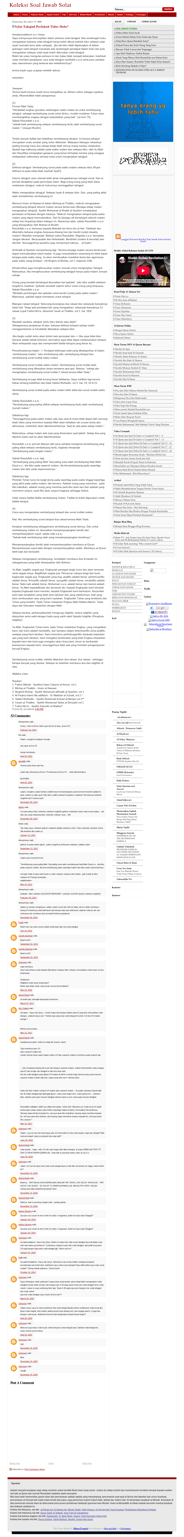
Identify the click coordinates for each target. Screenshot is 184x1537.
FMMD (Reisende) (125, 772)
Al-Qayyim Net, (102, 1510)
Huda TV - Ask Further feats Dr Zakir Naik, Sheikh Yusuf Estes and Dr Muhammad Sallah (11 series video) (142, 538)
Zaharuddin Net (124, 879)
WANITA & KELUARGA (123, 567)
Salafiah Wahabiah (125, 846)
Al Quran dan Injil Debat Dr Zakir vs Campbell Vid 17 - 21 (143, 447)
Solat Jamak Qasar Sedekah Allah (131, 413)
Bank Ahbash (123, 758)
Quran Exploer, (45, 1519)
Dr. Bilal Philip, (66, 1516)
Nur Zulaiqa (24, 1008)
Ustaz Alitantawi (123, 307)
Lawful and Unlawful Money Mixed (129, 793)
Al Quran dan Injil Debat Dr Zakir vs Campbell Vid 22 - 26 (143, 451)
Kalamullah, (52, 1516)
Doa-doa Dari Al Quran (126, 394)
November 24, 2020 (29, 1348)
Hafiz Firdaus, (88, 1510)
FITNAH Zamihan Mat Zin (128, 761)
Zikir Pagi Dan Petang (126, 405)
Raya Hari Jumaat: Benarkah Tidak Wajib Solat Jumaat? (143, 62)
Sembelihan (100, 15)
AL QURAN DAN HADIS (124, 574)
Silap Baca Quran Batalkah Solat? (132, 41)
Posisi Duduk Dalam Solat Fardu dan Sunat (137, 37)
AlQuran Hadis (37, 15)
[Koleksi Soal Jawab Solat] (159, 614)
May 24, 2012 (26, 884)
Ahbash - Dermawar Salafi (129, 728)
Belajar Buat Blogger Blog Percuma (132, 526)
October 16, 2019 (28, 1272)
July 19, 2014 (26, 931)
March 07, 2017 (27, 1003)
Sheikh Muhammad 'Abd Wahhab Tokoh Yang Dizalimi (142, 424)
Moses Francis (80, 1528)
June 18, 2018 (26, 1140)
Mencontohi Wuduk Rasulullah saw (132, 409)
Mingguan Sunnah (125, 833)
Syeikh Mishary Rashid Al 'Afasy (131, 368)
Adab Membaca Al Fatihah (128, 496)
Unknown (23, 962)
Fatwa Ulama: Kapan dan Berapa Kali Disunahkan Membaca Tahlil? (127, 819)
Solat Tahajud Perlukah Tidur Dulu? (41, 26)
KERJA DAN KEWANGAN (124, 598)
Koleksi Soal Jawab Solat (40, 4)
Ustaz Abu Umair (123, 315)
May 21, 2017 (26, 1033)
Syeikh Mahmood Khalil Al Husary (132, 364)
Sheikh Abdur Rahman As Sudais (131, 356)
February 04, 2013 (28, 898)
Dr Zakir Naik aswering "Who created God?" (136, 544)
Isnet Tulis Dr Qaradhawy (76, 1513)
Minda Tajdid (123, 827)
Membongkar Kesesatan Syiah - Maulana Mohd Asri (140, 454)
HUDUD (116, 611)
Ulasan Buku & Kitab (127, 863)
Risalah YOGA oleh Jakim (128, 503)
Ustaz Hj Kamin (122, 304)
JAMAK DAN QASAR (122, 587)
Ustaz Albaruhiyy (123, 319)
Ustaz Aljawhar (122, 311)
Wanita (111, 15)
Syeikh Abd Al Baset (125, 379)
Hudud (120, 15)
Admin (21, 807)
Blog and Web (110, 1528)
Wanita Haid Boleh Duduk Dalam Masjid (135, 470)
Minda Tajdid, (74, 1510)
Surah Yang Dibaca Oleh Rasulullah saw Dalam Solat (141, 57)
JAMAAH (131, 21)
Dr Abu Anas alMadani (126, 300)
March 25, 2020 (27, 1298)
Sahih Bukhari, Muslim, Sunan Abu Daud (73, 1519)
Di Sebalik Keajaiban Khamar (129, 492)
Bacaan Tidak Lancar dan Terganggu (134, 49)
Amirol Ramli (24, 995)
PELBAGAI (117, 570)
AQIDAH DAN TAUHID (123, 594)
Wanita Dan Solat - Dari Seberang (131, 507)
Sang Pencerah (134, 723)
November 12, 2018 (29, 1173)
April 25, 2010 (26, 756)
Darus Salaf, (46, 1513)
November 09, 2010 (29, 802)
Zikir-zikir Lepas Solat (126, 402)
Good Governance (124, 775)
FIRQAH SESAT (125, 767)
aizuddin (22, 761)
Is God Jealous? (122, 547)
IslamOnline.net (124, 800)
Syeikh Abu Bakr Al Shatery (128, 360)
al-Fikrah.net (123, 734)
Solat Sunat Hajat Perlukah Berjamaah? (134, 515)
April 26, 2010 (26, 782)
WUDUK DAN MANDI (123, 577)
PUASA (115, 605)
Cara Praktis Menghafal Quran (129, 420)
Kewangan (141, 15)
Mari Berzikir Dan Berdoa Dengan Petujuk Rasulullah (141, 511)
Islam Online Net (98, 1516)
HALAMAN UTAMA (126, 28)
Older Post (87, 1463)
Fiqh (64, 15)
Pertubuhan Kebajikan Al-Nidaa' (140, 1510)
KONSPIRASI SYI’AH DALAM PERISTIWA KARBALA (126, 838)
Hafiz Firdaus (123, 780)
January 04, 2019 (28, 1219)
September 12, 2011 (29, 848)
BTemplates (126, 1528)
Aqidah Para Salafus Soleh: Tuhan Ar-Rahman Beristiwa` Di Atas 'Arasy (129, 750)
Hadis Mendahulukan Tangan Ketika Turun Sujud (139, 488)
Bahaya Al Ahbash (125, 745)
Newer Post (15, 1463)
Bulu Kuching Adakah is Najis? (131, 66)
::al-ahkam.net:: (124, 717)
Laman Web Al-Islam (126, 805)
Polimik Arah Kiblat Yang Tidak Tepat (133, 485)
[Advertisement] (143, 204)
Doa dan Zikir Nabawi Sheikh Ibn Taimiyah (136, 390)
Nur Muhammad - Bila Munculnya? (132, 473)
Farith (21, 922)
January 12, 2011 (27, 835)
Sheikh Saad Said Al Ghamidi (129, 353)
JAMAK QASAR (149, 21)
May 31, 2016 (26, 990)
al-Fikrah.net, (47, 1510)
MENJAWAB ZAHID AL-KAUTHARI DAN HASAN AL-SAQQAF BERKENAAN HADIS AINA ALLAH (129, 853)
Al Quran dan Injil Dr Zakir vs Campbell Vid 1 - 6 (139, 436)
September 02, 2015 (29, 944)
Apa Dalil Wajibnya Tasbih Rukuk (133, 53)
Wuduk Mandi (86, 15)
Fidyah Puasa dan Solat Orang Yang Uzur (136, 45)
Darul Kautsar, (117, 1510)
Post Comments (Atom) (34, 1469)
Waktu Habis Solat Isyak (128, 33)
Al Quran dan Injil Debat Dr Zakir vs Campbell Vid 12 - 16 (143, 443)
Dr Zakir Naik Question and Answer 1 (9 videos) (138, 551)
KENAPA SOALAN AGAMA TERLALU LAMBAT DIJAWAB (140, 71)
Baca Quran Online (124, 334)
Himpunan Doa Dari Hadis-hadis (131, 398)
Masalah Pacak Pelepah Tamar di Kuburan (135, 462)
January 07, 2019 (28, 1252)
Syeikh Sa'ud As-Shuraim (127, 375)
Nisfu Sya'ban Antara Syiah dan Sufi (132, 458)
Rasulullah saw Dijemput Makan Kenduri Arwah (138, 466)
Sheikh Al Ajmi (122, 349)
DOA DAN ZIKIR (120, 601)
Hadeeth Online (122, 338)
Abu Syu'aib (122, 723)
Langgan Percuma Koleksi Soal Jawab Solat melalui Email (146, 240)
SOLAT (118, 21)
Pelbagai (130, 15)
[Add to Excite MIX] (159, 620)
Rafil (20, 1258)
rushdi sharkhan (26, 936)
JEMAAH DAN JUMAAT (124, 584)
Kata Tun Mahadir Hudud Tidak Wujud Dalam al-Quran (129, 872)
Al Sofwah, (58, 1513)
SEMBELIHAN (119, 608)
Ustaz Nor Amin (124, 868)
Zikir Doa (73, 15)
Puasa (25, 15)
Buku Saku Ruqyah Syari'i (128, 417)
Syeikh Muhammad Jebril (127, 371)
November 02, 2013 (29, 917)
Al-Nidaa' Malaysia (125, 739)
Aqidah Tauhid (53, 15)
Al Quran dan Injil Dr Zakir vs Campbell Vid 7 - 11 (139, 439)
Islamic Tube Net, (81, 1516)
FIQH (114, 591)
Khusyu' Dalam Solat (125, 500)
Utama (16, 15)
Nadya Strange (25, 1211)
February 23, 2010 (28, 730)
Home (51, 1463)
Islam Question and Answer (126, 787)
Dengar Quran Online (125, 330)
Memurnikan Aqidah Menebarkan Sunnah (126, 812)
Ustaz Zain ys (121, 296)
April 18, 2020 (26, 1318)
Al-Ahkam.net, (60, 1510)
